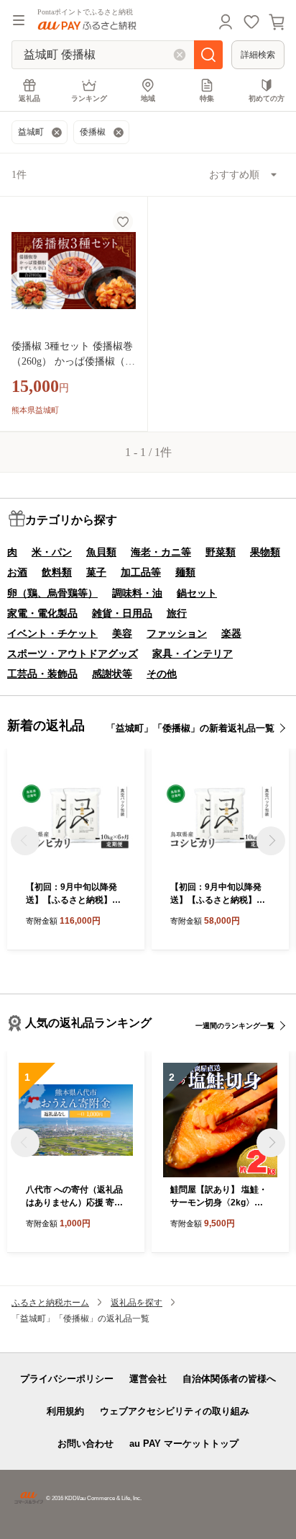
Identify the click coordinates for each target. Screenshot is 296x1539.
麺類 (185, 572)
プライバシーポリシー (67, 1378)
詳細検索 (258, 55)
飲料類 (57, 572)
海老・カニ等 (161, 552)
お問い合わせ (85, 1443)
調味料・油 (137, 593)
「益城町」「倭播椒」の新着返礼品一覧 (190, 728)
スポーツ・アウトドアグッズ (72, 653)
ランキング (89, 98)
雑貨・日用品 (122, 613)
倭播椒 (93, 132)
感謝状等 (112, 673)
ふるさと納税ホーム (50, 1303)
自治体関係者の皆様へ (229, 1378)
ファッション (177, 633)
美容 (122, 633)
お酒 (17, 572)
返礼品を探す (136, 1303)
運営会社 (148, 1378)
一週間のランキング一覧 (234, 1026)
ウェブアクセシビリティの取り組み (174, 1411)
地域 (148, 98)
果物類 (265, 552)
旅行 (177, 613)
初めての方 (267, 98)
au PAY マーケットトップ (184, 1443)
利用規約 (65, 1411)
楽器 (231, 633)
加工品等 (141, 572)
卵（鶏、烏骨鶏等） (52, 593)
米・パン (52, 552)
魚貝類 (101, 552)
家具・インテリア (192, 653)
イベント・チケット (52, 633)
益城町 (31, 132)
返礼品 (29, 98)
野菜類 (220, 552)
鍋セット (197, 593)
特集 (207, 98)
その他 (162, 673)
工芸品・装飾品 (42, 673)
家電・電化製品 (42, 613)
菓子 (96, 572)
